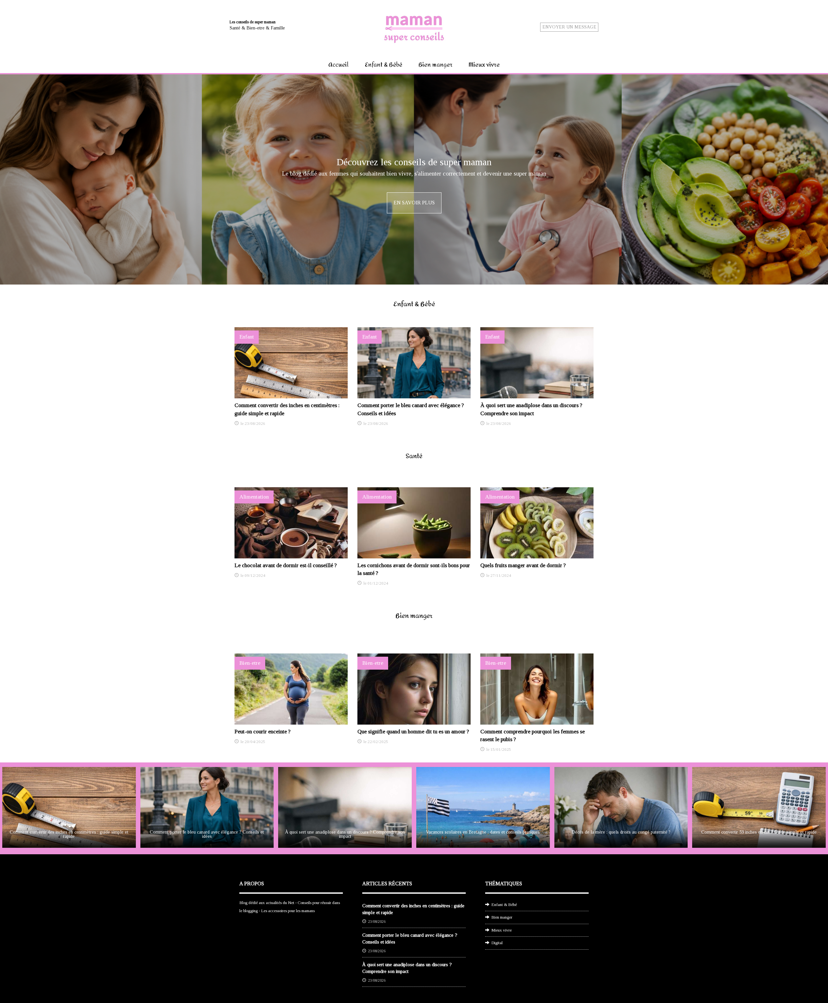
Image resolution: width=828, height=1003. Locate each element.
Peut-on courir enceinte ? (262, 731)
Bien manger (435, 64)
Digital (497, 942)
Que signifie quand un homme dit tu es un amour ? (413, 731)
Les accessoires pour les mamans (288, 910)
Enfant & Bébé (383, 64)
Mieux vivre (484, 64)
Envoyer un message (569, 27)
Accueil (338, 64)
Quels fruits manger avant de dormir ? (523, 565)
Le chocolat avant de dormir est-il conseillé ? (285, 565)
